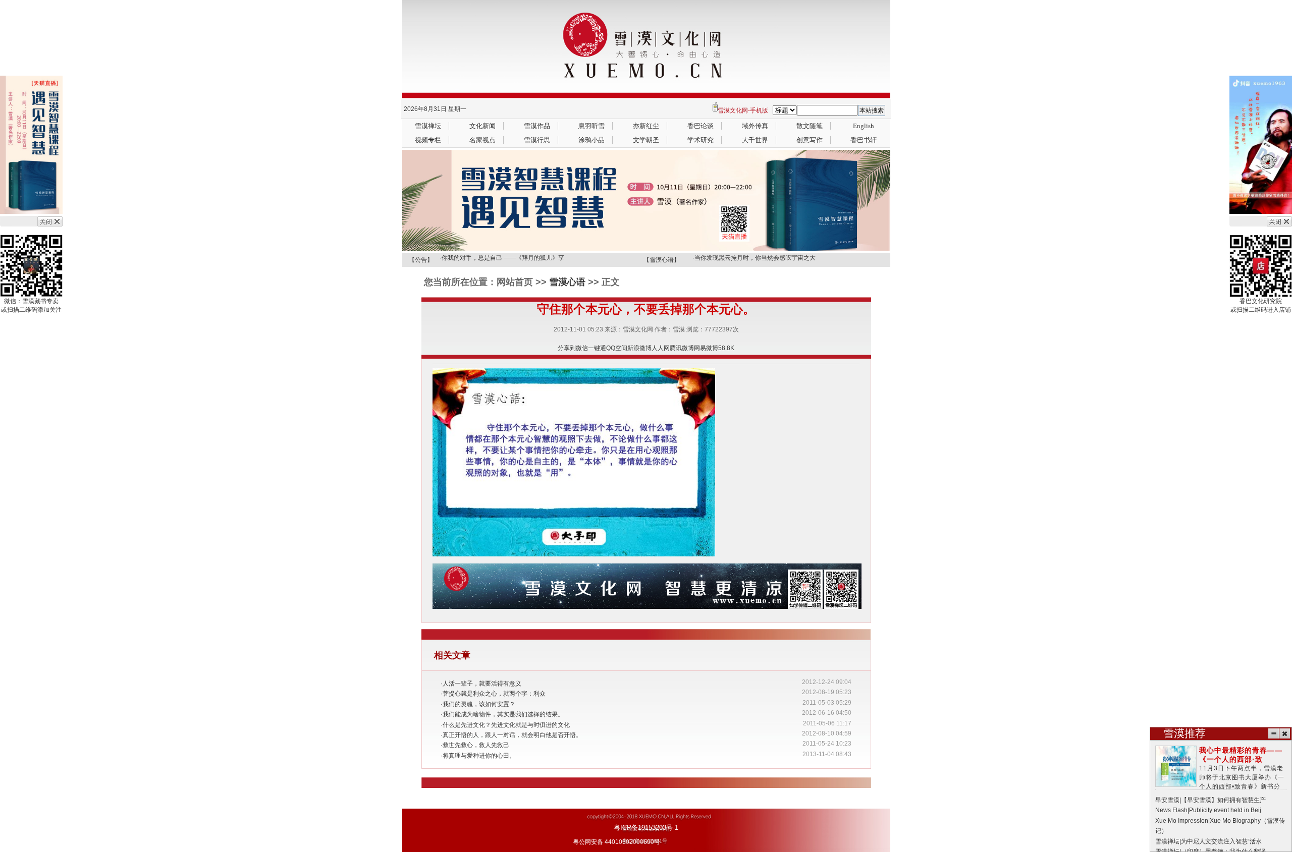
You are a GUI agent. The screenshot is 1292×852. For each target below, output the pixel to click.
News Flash (1171, 810)
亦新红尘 (646, 126)
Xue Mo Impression (1181, 820)
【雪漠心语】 (661, 259)
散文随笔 (809, 126)
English (863, 126)
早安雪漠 (1167, 800)
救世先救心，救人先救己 (476, 745)
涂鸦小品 (591, 140)
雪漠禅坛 (428, 126)
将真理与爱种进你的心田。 (479, 755)
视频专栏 (428, 140)
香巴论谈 (700, 126)
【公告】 (421, 259)
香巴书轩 (863, 140)
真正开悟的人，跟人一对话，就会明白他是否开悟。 (512, 735)
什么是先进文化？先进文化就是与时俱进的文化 (506, 724)
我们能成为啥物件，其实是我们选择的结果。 (503, 714)
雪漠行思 (537, 140)
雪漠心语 (567, 282)
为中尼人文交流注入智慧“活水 (1221, 841)
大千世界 (755, 140)
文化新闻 (482, 126)
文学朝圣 (646, 140)
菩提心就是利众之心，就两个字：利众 (494, 693)
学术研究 (700, 140)
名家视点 (482, 140)
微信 (582, 348)
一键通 (597, 348)
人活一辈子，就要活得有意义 (482, 683)
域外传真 (755, 126)
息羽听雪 (591, 126)
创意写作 (809, 140)
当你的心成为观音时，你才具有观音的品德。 (755, 261)
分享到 (567, 348)
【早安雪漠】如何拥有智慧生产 (1223, 800)
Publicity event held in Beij (1225, 810)
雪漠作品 (537, 126)
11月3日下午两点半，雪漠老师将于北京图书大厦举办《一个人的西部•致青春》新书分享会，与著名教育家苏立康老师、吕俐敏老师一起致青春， (1220, 777)
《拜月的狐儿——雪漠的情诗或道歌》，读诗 (502, 261)
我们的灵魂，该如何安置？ (479, 704)
